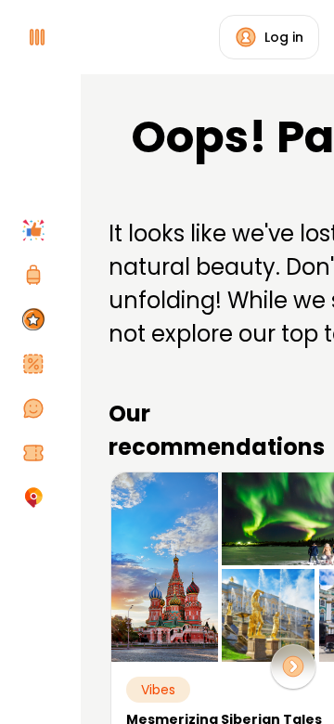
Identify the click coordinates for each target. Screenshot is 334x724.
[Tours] (37, 275)
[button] (293, 666)
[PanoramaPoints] (37, 319)
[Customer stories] (37, 408)
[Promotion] (37, 364)
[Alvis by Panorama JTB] (37, 497)
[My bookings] (37, 453)
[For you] (37, 230)
